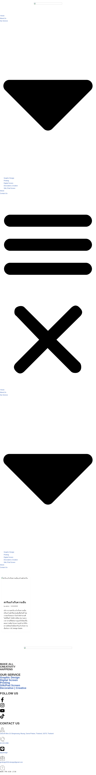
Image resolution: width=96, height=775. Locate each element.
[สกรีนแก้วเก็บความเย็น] (16, 588)
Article (2, 191)
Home (2, 16)
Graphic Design (9, 178)
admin (7, 606)
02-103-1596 (4, 743)
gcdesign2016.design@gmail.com (11, 762)
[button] (48, 292)
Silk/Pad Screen (10, 685)
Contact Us (3, 193)
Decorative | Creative (11, 186)
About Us (3, 18)
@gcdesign (4, 752)
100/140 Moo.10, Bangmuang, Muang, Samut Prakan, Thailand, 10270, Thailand (27, 733)
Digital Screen (8, 183)
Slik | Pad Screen (9, 188)
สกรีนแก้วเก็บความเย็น (15, 602)
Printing (6, 180)
